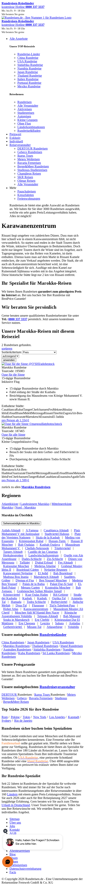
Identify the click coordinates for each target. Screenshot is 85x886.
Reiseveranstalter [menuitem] (20, 145)
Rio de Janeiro (23, 720)
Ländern (12, 794)
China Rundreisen (13, 642)
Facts (12, 872)
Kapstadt (73, 717)
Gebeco (22, 698)
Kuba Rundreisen (29, 653)
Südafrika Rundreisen (46, 649)
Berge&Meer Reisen (16, 701)
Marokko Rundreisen (35, 487)
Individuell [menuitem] (16, 141)
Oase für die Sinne (13, 374)
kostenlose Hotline (23, 7)
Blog (12, 854)
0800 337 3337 (17, 319)
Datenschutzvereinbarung (25, 868)
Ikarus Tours (42, 694)
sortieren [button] (7, 348)
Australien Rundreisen (17, 649)
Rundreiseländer (53, 635)
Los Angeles (57, 717)
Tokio (26, 717)
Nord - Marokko (25, 507)
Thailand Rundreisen (45, 646)
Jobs (12, 826)
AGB (12, 833)
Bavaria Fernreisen (41, 698)
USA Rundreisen (63, 642)
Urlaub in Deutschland (16, 805)
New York (39, 717)
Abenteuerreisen (19, 850)
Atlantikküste (10, 504)
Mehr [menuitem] (12, 188)
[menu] (42, 127)
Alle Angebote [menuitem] (18, 38)
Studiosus (61, 698)
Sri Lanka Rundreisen (56, 653)
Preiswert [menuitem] (15, 134)
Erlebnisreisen (18, 865)
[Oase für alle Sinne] (32, 424)
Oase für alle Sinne (13, 434)
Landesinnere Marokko (34, 504)
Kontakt (14, 829)
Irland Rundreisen (71, 646)
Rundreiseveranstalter (57, 687)
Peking (15, 717)
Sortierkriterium (11, 352)
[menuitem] (24, 102)
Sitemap (14, 819)
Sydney (6, 720)
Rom (5, 717)
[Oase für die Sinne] (28, 364)
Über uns (15, 822)
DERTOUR (10, 694)
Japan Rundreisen (38, 642)
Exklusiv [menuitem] (15, 137)
